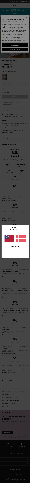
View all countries (15, 246)
